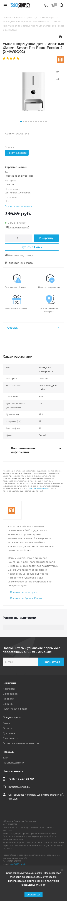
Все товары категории (23, 592)
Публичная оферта (15, 708)
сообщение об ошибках (39, 488)
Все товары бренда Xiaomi (26, 598)
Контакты (9, 688)
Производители (13, 762)
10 (43, 121)
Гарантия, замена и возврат (21, 743)
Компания (9, 683)
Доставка (9, 733)
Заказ (6, 723)
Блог (6, 757)
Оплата (7, 728)
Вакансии (9, 703)
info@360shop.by (19, 786)
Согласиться (33, 894)
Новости (8, 698)
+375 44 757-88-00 (21, 778)
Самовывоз (10, 693)
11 (46, 121)
